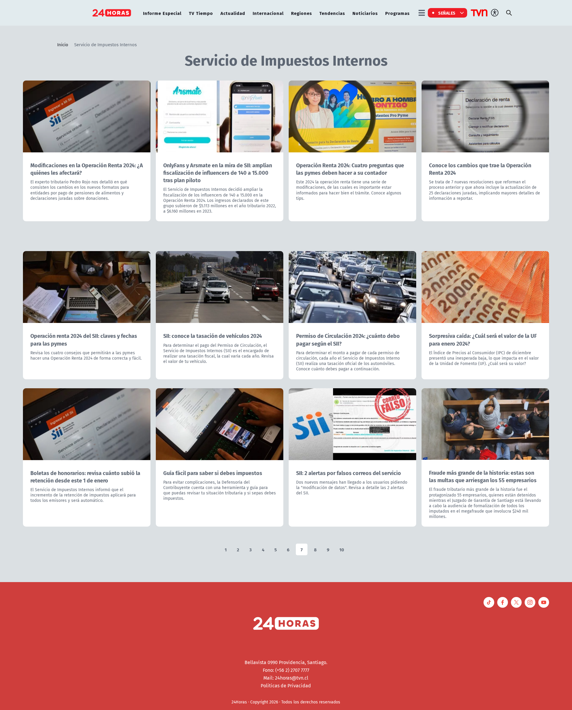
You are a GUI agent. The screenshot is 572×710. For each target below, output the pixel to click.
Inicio (62, 44)
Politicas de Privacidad (286, 685)
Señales (447, 13)
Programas (397, 13)
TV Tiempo (201, 13)
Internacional (268, 13)
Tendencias (332, 13)
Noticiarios (365, 13)
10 (341, 549)
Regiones (301, 13)
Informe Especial (162, 13)
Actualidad (232, 13)
